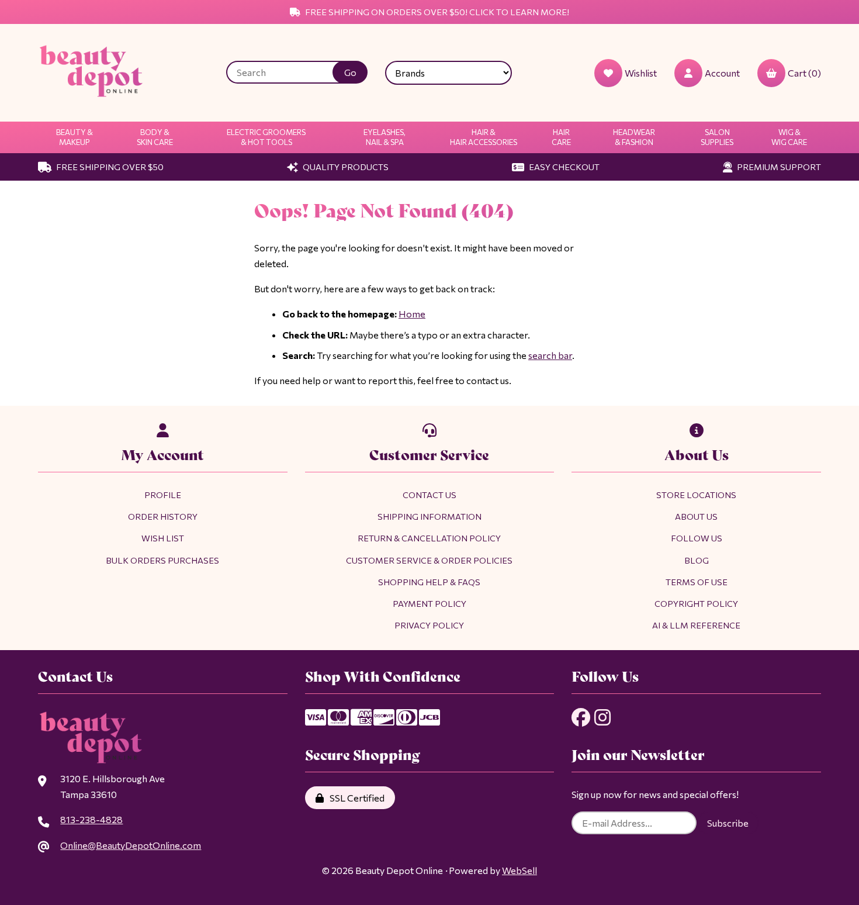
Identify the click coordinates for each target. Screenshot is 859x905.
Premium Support (778, 166)
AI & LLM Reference (696, 625)
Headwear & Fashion (634, 137)
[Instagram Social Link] (602, 717)
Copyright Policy (696, 603)
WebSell (519, 870)
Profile (162, 494)
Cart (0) (804, 72)
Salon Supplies (717, 137)
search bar (550, 355)
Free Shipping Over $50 (109, 166)
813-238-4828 (91, 819)
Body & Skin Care (155, 137)
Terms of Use (697, 581)
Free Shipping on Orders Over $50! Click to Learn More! (436, 11)
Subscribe (728, 822)
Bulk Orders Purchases (162, 560)
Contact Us (429, 494)
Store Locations (696, 494)
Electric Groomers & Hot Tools (266, 137)
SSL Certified (355, 797)
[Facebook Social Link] (580, 717)
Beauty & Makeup (74, 137)
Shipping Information (429, 516)
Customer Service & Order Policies (429, 560)
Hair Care (561, 137)
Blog (696, 560)
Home (412, 313)
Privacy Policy (429, 625)
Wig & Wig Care (789, 137)
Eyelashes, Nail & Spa (384, 137)
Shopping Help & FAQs (429, 581)
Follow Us (696, 538)
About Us (696, 516)
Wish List (162, 538)
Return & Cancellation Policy (429, 538)
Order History (163, 516)
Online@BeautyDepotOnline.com (130, 845)
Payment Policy (429, 603)
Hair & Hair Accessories (483, 137)
